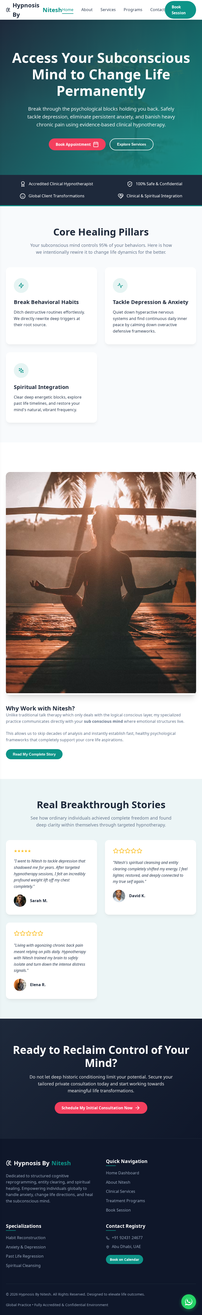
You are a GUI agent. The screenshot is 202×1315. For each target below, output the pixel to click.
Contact (157, 9)
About (87, 9)
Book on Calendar (124, 1259)
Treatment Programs (125, 1200)
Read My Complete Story (34, 754)
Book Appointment (73, 144)
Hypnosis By (37, 9)
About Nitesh (118, 1182)
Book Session (179, 9)
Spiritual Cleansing (23, 1265)
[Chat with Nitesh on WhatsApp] (188, 1301)
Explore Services (131, 144)
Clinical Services (120, 1191)
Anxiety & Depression (26, 1247)
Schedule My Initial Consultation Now (97, 1107)
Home (67, 9)
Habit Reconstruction (26, 1237)
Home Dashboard (122, 1173)
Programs (133, 9)
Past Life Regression (25, 1256)
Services (108, 9)
